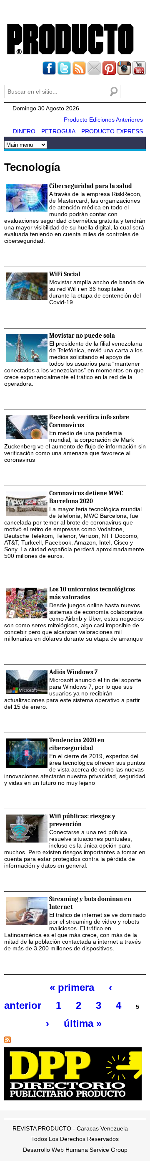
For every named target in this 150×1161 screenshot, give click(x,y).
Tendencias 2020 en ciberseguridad (77, 744)
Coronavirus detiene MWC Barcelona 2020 (86, 497)
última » (83, 1023)
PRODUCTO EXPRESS (112, 131)
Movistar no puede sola (82, 335)
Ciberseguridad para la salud (90, 186)
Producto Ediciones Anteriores (103, 119)
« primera (72, 987)
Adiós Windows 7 (73, 672)
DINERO (24, 131)
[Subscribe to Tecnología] (7, 1043)
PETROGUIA (58, 131)
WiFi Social (64, 274)
